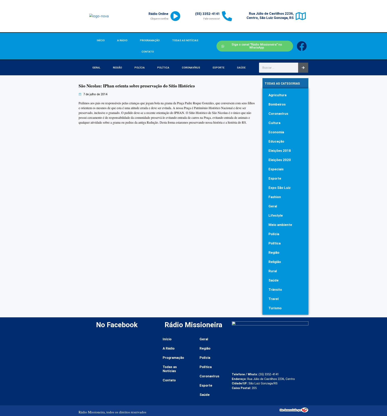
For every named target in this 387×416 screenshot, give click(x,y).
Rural (272, 271)
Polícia (139, 67)
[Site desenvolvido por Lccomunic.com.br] (294, 411)
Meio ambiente (280, 225)
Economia (276, 132)
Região (117, 67)
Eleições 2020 (279, 160)
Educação (276, 141)
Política (163, 67)
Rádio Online (158, 14)
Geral (96, 67)
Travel (273, 299)
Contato (147, 51)
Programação (150, 40)
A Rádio (122, 40)
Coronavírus (191, 67)
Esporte (218, 67)
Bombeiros (277, 104)
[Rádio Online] (175, 16)
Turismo (275, 308)
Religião (274, 262)
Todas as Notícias (185, 40)
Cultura (274, 123)
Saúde (241, 67)
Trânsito (275, 290)
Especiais (276, 169)
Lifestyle (275, 215)
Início (101, 40)
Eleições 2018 (279, 151)
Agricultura (277, 95)
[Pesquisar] (303, 68)
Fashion (274, 197)
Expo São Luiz (279, 188)
